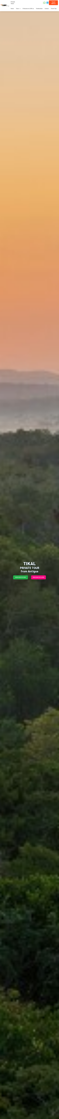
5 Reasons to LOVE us (28, 8)
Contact (47, 8)
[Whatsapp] (44, 3)
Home (12, 8)
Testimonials (39, 8)
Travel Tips (54, 8)
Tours (17, 8)
